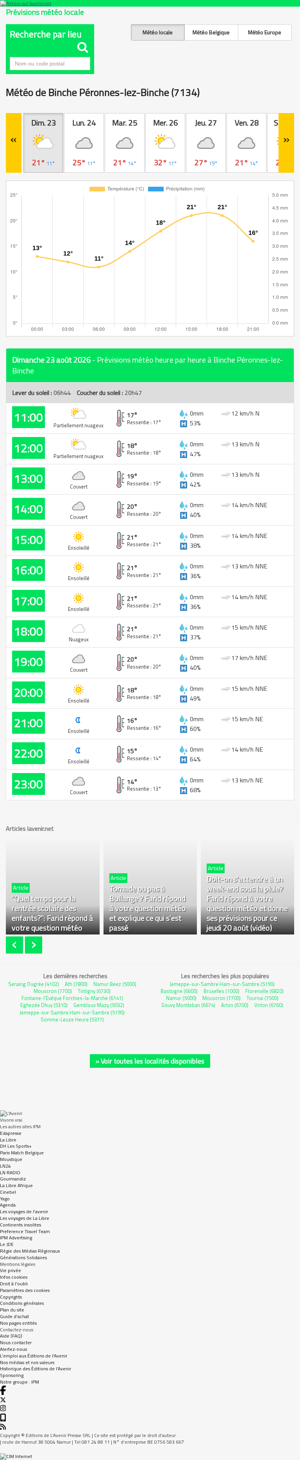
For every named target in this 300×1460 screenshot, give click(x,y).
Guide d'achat (14, 1316)
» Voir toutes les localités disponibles (150, 1061)
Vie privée (10, 1270)
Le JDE (7, 1244)
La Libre (8, 1139)
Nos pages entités (18, 1323)
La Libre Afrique (16, 1185)
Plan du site (12, 1309)
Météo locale (158, 32)
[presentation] (15, 945)
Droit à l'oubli (14, 1283)
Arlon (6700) (234, 1005)
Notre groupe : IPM (19, 1382)
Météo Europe (264, 32)
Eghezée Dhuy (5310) (44, 1005)
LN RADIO (10, 1172)
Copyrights (11, 1297)
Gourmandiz (13, 1178)
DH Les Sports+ (16, 1146)
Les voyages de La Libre (24, 1218)
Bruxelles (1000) (221, 991)
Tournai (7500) (262, 998)
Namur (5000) (181, 998)
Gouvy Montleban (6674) (188, 1005)
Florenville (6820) (264, 991)
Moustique (11, 1159)
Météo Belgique (211, 32)
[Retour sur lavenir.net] (150, 3)
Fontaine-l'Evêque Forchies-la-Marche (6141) (72, 998)
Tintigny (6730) (94, 991)
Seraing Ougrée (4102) (33, 984)
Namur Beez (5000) (114, 984)
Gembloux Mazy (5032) (98, 1005)
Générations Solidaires (23, 1257)
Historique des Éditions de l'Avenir (35, 1368)
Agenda (8, 1205)
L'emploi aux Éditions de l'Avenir (33, 1355)
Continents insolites (20, 1224)
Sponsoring (11, 1375)
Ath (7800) (76, 984)
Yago (5, 1198)
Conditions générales (22, 1303)
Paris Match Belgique (22, 1152)
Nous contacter (16, 1342)
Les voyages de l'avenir (24, 1211)
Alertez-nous (13, 1349)
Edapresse (10, 1133)
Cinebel (8, 1192)
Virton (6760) (268, 1005)
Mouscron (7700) (53, 991)
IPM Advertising (16, 1237)
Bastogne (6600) (179, 991)
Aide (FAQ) (11, 1336)
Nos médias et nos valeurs (27, 1362)
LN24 (5, 1166)
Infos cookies (13, 1277)
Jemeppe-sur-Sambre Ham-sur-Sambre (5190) (72, 1012)
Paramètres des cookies (25, 1290)
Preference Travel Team (25, 1231)
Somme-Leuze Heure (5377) (72, 1019)
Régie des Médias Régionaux (30, 1251)
